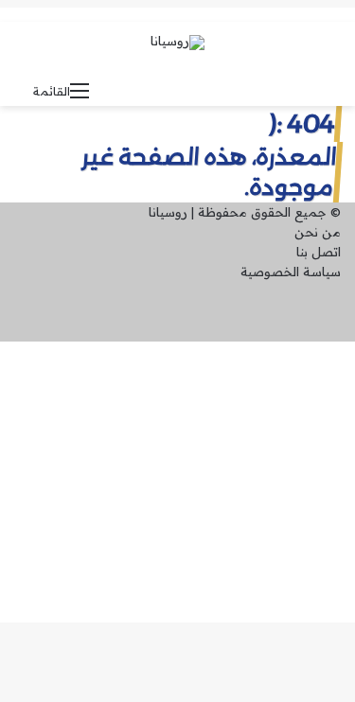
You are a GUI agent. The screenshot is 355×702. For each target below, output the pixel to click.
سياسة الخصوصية (290, 271)
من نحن (317, 231)
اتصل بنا (318, 251)
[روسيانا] (177, 42)
